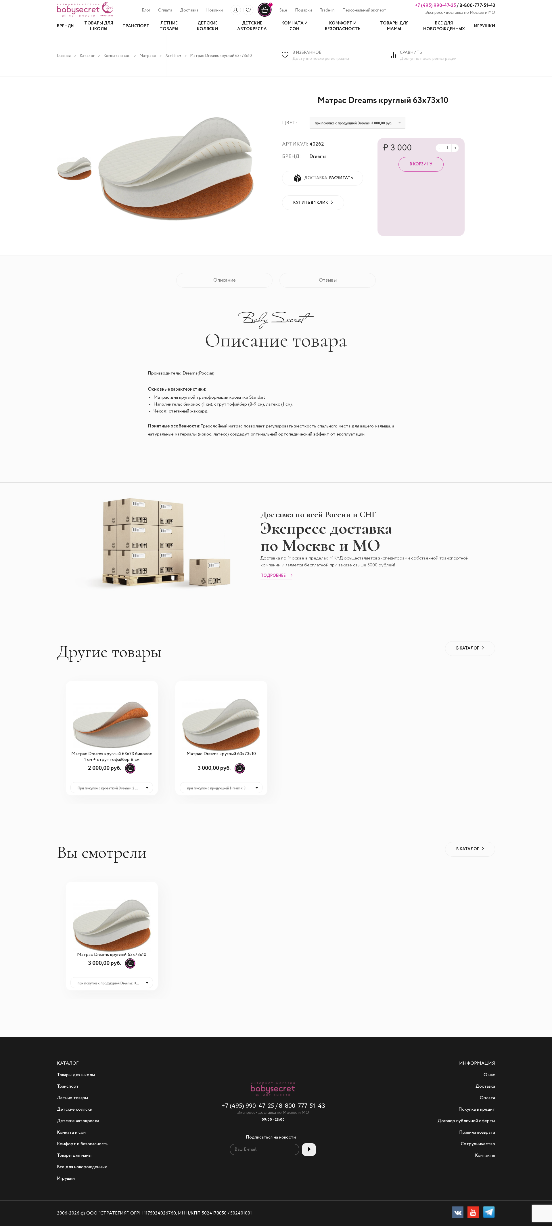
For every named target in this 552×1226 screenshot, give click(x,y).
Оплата (165, 10)
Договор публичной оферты (466, 1121)
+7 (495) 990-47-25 (435, 5)
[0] (265, 16)
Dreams (318, 156)
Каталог (87, 56)
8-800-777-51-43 (477, 5)
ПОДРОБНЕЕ (273, 575)
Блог (146, 10)
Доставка (189, 10)
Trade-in (327, 10)
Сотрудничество (478, 1144)
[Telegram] (489, 1213)
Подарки (303, 10)
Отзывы (328, 280)
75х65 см (173, 56)
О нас (489, 1075)
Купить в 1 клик (310, 203)
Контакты (485, 1155)
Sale (283, 10)
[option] (74, 168)
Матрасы (147, 56)
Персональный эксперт (364, 10)
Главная (64, 56)
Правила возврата (477, 1132)
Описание (224, 280)
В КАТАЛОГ (467, 648)
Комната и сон (117, 56)
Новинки (214, 10)
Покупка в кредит (477, 1109)
